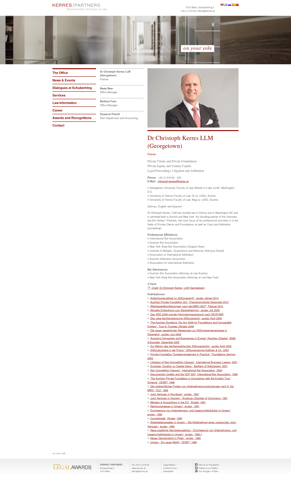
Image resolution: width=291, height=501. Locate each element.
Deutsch (221, 5)
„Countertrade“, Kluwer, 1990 (166, 418)
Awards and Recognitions (71, 117)
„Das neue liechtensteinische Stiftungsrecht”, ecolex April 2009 (186, 318)
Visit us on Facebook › (209, 464)
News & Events (63, 80)
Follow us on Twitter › (209, 468)
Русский (229, 5)
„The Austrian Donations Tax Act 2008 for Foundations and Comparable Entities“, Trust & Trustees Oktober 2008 (189, 324)
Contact (58, 125)
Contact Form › (170, 468)
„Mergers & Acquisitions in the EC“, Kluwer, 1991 (178, 402)
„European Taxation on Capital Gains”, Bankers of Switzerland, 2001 (189, 366)
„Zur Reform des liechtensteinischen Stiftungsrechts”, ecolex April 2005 (190, 346)
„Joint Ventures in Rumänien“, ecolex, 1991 (174, 394)
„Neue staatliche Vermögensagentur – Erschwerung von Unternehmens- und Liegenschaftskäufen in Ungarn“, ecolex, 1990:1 (191, 432)
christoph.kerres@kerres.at (173, 181)
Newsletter (168, 471)
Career (57, 110)
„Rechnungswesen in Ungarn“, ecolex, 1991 (174, 406)
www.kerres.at (139, 468)
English (225, 5)
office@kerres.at (206, 10)
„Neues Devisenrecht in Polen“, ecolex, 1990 (175, 438)
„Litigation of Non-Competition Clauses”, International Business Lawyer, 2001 (193, 362)
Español (233, 5)
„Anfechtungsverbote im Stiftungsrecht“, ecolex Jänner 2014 (184, 298)
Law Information (64, 102)
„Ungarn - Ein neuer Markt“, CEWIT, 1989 (173, 442)
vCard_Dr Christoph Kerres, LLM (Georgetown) (178, 288)
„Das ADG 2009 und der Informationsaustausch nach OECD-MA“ (187, 314)
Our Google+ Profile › (209, 471)
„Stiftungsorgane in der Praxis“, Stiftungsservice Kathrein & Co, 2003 (189, 350)
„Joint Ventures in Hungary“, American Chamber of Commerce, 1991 (189, 398)
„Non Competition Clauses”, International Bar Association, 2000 (186, 370)
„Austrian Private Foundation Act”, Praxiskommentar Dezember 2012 (189, 302)
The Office (60, 72)
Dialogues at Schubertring (72, 87)
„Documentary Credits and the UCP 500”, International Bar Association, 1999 (194, 374)
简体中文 (237, 5)
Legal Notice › (170, 464)
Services (59, 95)
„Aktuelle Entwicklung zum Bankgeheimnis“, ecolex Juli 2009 (185, 310)
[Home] (98, 6)
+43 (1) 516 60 (188, 10)
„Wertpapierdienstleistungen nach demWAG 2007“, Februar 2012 (186, 306)
